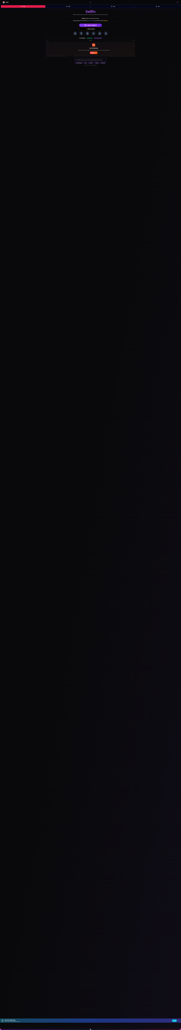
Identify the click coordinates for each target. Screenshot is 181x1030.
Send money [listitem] (79, 63)
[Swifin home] (3, 2)
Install (174, 1020)
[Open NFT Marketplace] (180, 1029)
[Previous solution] (47, 40)
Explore (90, 52)
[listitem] (75, 33)
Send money (91, 29)
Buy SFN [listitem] (103, 63)
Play (24, 6)
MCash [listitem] (91, 63)
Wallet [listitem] (97, 63)
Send (114, 6)
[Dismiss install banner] (178, 1020)
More (159, 6)
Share (69, 6)
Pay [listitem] (86, 63)
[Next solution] (134, 40)
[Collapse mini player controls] (0, 1029)
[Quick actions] (90, 1029)
